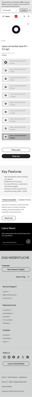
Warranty (5, 382)
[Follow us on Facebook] (13, 357)
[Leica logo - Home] (16, 16)
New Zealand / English (16, 269)
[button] (28, 277)
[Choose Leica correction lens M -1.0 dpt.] (16, 103)
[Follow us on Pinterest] (27, 357)
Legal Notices (23, 377)
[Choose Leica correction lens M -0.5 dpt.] (16, 95)
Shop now (16, 156)
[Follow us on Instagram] (4, 357)
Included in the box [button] (24, 200)
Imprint (4, 377)
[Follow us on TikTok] (18, 357)
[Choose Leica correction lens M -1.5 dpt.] (16, 111)
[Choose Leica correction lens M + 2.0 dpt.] (16, 87)
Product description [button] (9, 200)
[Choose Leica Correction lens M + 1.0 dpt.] (16, 70)
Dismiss (30, 10)
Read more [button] (9, 218)
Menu (7, 16)
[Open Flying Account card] (28, 16)
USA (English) (7, 10)
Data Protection (12, 377)
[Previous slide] (24, 40)
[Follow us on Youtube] (9, 357)
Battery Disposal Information (18, 382)
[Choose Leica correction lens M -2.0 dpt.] (16, 120)
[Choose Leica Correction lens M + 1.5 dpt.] (16, 78)
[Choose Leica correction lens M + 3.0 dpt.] (16, 136)
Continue (24, 10)
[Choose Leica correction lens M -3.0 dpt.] (16, 128)
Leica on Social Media (16, 364)
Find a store (16, 150)
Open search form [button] (24, 16)
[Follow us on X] (23, 357)
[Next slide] (27, 40)
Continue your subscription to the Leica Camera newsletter (28, 241)
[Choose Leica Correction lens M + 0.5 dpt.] (16, 62)
